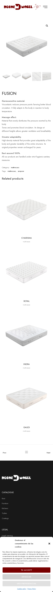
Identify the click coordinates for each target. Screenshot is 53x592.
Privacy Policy (31, 589)
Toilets (4, 513)
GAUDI (26, 427)
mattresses (15, 167)
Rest (3, 498)
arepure (21, 171)
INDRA (26, 364)
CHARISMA (26, 237)
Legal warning (7, 535)
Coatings (5, 518)
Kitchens (5, 508)
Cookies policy (21, 589)
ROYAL (27, 301)
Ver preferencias (26, 583)
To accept (26, 570)
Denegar (26, 576)
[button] (49, 543)
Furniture (5, 503)
